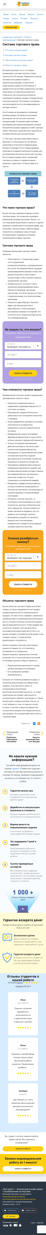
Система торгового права (16, 55)
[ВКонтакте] (34, 723)
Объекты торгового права (16, 65)
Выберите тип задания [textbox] (19, 558)
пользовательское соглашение (14, 1197)
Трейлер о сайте (30, 1210)
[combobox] (23, 346)
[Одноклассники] (39, 723)
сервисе (15, 768)
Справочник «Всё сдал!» (13, 37)
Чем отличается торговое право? (19, 60)
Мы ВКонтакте (12, 1210)
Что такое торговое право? (16, 50)
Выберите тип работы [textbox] (19, 347)
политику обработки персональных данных (20, 1199)
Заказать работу (23, 1149)
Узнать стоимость (23, 373)
